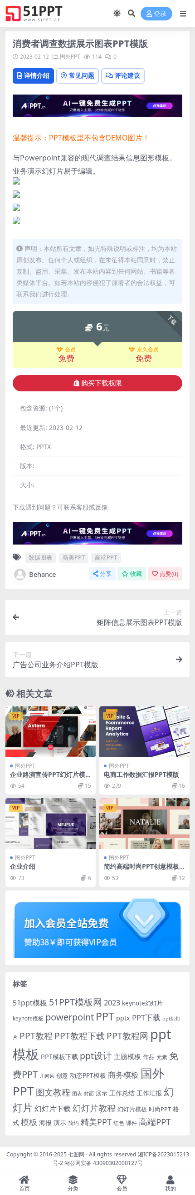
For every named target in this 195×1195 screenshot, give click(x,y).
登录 (160, 13)
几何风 (46, 1075)
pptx (123, 1018)
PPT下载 (146, 1017)
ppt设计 (96, 1056)
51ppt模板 (30, 1003)
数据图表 (40, 557)
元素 (161, 1057)
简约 (73, 1123)
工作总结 (122, 1093)
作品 (149, 1057)
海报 (45, 1122)
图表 (77, 1093)
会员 (70, 349)
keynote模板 (28, 1018)
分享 (106, 573)
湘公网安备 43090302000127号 (103, 1163)
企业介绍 (22, 866)
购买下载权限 (101, 383)
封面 (89, 1093)
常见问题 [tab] (81, 75)
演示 (60, 1122)
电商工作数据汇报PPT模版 (141, 774)
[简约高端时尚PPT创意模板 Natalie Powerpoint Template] (144, 823)
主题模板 (127, 1056)
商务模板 (123, 1075)
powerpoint (69, 1016)
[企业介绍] (50, 823)
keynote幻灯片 (142, 1003)
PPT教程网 (127, 1036)
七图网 (76, 1154)
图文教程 (53, 1092)
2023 (112, 1003)
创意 (62, 1075)
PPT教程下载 (79, 1036)
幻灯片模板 (132, 1109)
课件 (131, 1123)
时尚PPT (160, 1109)
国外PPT (70, 56)
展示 (101, 1093)
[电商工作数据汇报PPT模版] (144, 731)
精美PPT (74, 557)
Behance (42, 574)
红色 (118, 1123)
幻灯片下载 (52, 1109)
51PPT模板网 (75, 1002)
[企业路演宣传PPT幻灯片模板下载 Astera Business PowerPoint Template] (50, 731)
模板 (29, 1121)
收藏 (136, 573)
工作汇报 (149, 1093)
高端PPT (106, 557)
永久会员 (148, 349)
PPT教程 (36, 1036)
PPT (105, 1016)
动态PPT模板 (88, 1075)
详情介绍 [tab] (36, 75)
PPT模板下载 (59, 1056)
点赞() (169, 573)
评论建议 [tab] (127, 75)
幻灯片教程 (94, 1108)
